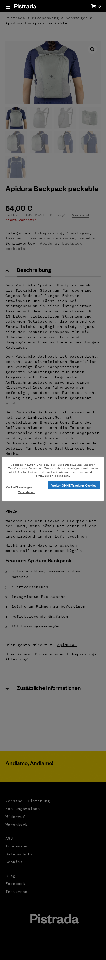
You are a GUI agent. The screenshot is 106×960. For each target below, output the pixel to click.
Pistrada (25, 6)
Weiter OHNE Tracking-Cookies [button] (73, 485)
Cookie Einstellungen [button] (19, 487)
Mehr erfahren (26, 492)
